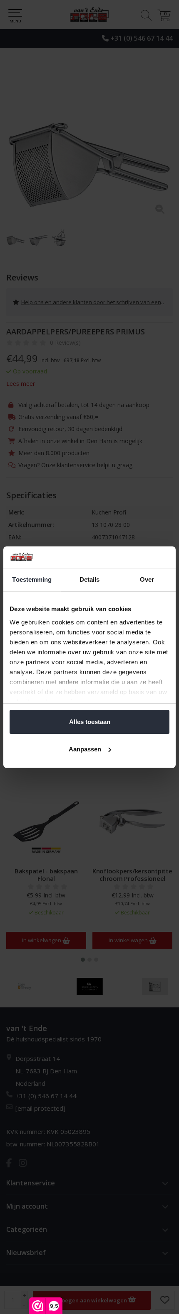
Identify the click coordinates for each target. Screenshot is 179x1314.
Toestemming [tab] (32, 579)
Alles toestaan (89, 721)
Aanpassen (85, 749)
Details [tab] (90, 579)
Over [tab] (147, 579)
